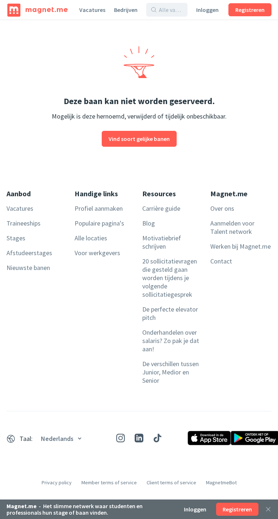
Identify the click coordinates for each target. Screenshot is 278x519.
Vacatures (92, 9)
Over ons (222, 208)
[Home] (37, 10)
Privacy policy (57, 482)
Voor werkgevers (97, 253)
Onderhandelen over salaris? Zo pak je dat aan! (170, 340)
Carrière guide (161, 208)
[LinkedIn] (139, 438)
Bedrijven (126, 9)
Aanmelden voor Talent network (232, 227)
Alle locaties (91, 238)
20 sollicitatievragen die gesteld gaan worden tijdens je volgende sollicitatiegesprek (169, 278)
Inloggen (207, 9)
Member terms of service (109, 482)
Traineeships (24, 223)
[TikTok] (157, 438)
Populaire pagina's (99, 223)
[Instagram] (120, 438)
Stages (16, 238)
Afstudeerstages (29, 253)
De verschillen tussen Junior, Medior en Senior (170, 372)
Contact (221, 261)
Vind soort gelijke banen (139, 138)
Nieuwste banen (28, 267)
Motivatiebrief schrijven (161, 242)
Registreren (250, 9)
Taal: (26, 438)
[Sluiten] (268, 509)
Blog (148, 223)
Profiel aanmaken (99, 208)
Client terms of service (171, 482)
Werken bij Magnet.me (240, 246)
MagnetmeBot (221, 482)
